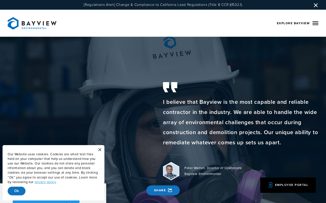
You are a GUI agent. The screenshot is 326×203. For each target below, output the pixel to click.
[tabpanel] (240, 132)
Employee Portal (291, 185)
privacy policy (45, 182)
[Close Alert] (100, 150)
